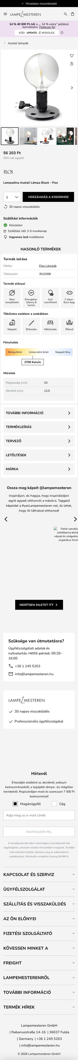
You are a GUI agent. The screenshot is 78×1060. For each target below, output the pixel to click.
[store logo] (28, 14)
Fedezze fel (47, 27)
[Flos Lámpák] (25, 172)
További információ (24, 413)
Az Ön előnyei (19, 918)
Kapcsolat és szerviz (28, 874)
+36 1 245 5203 (27, 666)
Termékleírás (18, 426)
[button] (10, 136)
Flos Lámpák (48, 266)
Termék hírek (19, 1007)
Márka (12, 469)
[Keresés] (65, 14)
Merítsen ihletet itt (36, 605)
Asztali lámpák (18, 43)
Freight (12, 963)
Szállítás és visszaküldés (34, 904)
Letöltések (16, 455)
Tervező (13, 441)
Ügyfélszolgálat (24, 889)
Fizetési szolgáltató (27, 933)
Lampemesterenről (26, 977)
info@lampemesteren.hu (34, 674)
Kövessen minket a (25, 948)
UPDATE (36, 32)
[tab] (39, 874)
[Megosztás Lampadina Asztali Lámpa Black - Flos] (72, 63)
